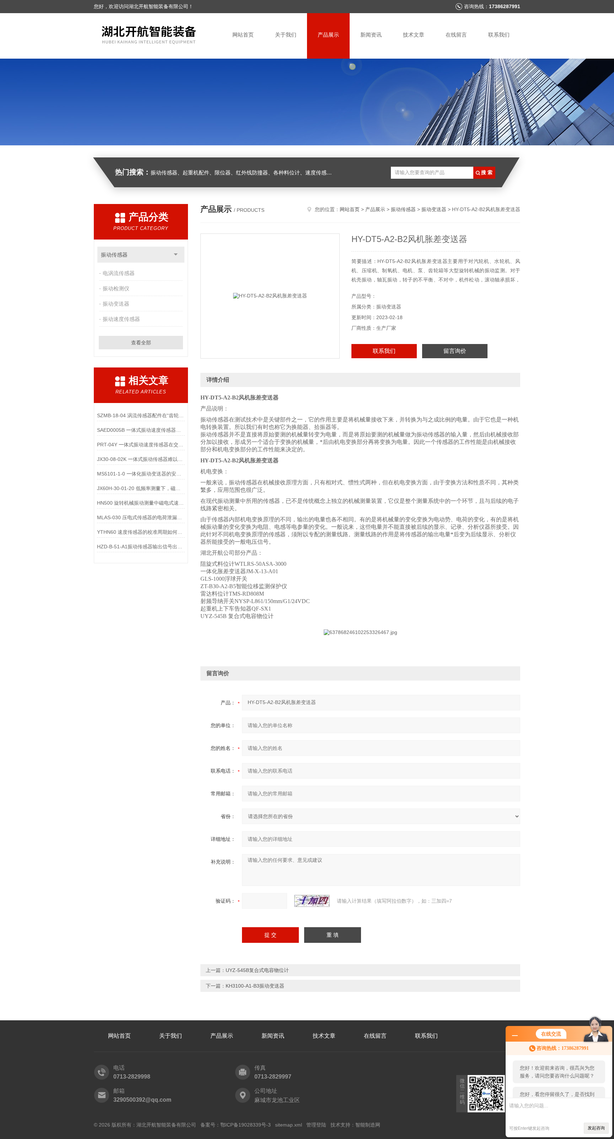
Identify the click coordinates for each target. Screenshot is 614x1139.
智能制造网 (367, 1125)
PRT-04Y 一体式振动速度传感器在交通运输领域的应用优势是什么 (141, 444)
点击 (175, 255)
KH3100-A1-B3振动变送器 (255, 986)
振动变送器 (116, 304)
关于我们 (285, 35)
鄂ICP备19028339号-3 (245, 1125)
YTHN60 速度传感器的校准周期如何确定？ (141, 532)
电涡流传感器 (119, 273)
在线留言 (456, 35)
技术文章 (413, 35)
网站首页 (243, 35)
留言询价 (454, 351)
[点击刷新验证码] (312, 901)
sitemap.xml (288, 1125)
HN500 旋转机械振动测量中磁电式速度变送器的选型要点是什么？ (141, 503)
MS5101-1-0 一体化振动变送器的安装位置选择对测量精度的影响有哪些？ (141, 474)
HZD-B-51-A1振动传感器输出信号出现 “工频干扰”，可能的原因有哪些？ (141, 546)
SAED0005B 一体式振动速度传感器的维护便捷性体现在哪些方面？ (141, 430)
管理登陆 (316, 1125)
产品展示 (328, 35)
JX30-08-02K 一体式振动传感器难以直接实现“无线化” (141, 459)
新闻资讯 (371, 35)
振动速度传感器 (121, 319)
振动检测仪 (116, 288)
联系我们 (499, 35)
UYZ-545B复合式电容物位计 (257, 970)
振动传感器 (114, 255)
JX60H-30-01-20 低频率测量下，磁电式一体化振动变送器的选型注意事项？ (141, 488)
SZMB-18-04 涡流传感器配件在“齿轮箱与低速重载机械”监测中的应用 (141, 415)
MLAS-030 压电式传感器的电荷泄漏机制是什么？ (141, 517)
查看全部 (141, 342)
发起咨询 (596, 1127)
